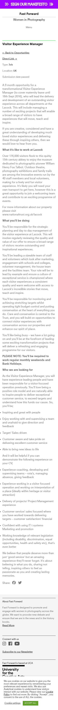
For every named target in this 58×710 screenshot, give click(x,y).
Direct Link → (9, 59)
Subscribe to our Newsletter (17, 652)
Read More (8, 625)
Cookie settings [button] (12, 703)
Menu (29, 27)
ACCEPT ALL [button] (30, 703)
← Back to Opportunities (15, 53)
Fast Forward (29, 14)
